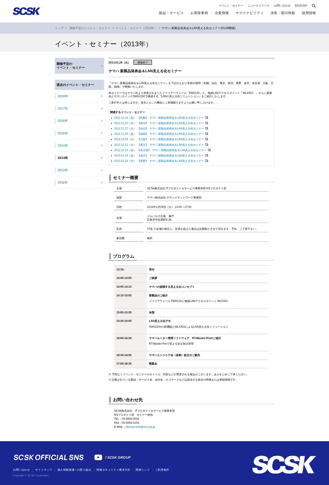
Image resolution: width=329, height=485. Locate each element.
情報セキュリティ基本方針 (113, 469)
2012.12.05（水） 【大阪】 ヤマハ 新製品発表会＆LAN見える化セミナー (159, 139)
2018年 (63, 96)
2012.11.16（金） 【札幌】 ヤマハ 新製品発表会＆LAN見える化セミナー (159, 117)
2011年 (63, 182)
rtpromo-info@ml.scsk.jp (140, 426)
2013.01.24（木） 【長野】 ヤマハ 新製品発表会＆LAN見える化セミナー (159, 160)
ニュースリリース (259, 5)
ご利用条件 (162, 469)
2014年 (63, 145)
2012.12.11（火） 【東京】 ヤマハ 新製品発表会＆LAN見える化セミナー (159, 144)
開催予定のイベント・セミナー (90, 28)
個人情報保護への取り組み (74, 469)
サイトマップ (43, 469)
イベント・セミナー (231, 5)
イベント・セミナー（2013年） (136, 28)
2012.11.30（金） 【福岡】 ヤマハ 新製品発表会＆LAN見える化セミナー (159, 133)
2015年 (63, 133)
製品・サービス (171, 13)
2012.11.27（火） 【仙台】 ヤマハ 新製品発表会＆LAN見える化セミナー (159, 128)
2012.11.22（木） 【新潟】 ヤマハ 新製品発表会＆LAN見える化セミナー (159, 123)
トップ (59, 28)
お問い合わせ (282, 5)
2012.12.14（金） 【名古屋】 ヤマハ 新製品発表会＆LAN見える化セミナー (160, 150)
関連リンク (143, 469)
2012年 (63, 170)
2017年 (63, 108)
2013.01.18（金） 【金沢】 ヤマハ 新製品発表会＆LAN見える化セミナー (159, 155)
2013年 (63, 158)
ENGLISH (301, 5)
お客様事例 (199, 13)
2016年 (63, 120)
